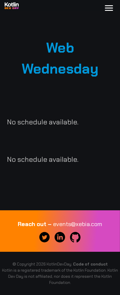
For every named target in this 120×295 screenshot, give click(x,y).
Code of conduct (90, 264)
